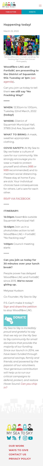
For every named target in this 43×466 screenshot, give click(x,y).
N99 (6, 170)
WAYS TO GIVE (18, 450)
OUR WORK (16, 445)
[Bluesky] (9, 438)
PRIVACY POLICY (20, 458)
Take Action (11, 12)
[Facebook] (19, 438)
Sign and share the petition (20, 306)
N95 (31, 166)
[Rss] (14, 438)
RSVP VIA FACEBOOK (17, 198)
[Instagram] (25, 438)
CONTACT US (17, 454)
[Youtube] (30, 438)
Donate (32, 12)
